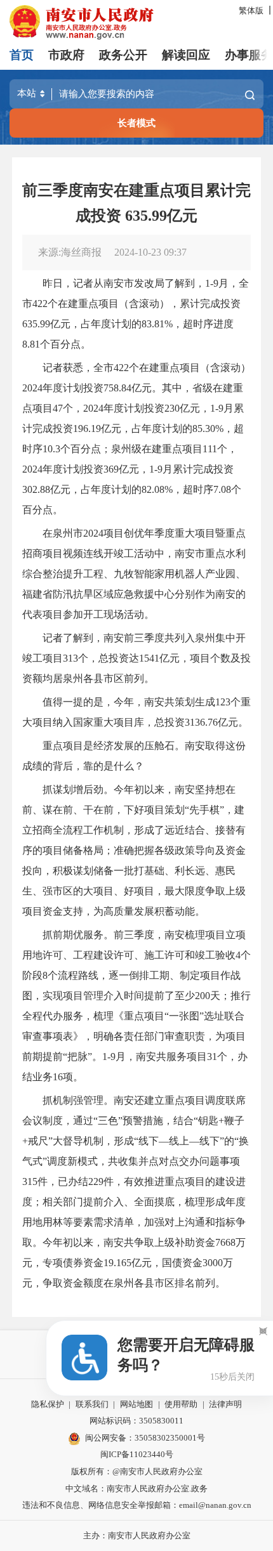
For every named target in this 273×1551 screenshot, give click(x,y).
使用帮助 (180, 1404)
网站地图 (136, 1404)
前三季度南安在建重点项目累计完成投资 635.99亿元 (136, 203)
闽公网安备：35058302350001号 (145, 1438)
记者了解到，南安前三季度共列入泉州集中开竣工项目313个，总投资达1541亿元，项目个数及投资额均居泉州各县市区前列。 (136, 658)
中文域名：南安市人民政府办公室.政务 (136, 1488)
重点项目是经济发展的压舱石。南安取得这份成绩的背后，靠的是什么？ (134, 755)
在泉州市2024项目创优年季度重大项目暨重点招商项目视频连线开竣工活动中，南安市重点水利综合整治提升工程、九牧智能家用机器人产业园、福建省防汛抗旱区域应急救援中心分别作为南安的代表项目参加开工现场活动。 (134, 574)
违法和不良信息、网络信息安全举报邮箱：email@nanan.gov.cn (136, 1505)
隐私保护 (47, 1404)
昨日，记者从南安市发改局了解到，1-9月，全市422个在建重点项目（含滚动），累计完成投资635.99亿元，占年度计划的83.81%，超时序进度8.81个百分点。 (135, 314)
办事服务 (249, 55)
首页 (22, 55)
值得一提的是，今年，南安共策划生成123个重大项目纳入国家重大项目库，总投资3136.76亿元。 (136, 712)
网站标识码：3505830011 (136, 1420)
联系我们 (92, 1404)
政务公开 (123, 55)
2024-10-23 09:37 (150, 252)
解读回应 (186, 55)
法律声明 (225, 1404)
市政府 (66, 55)
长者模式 (136, 122)
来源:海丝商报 (70, 252)
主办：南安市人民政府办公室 (136, 1535)
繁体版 (251, 10)
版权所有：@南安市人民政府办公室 (137, 1471)
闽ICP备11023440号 (136, 1454)
